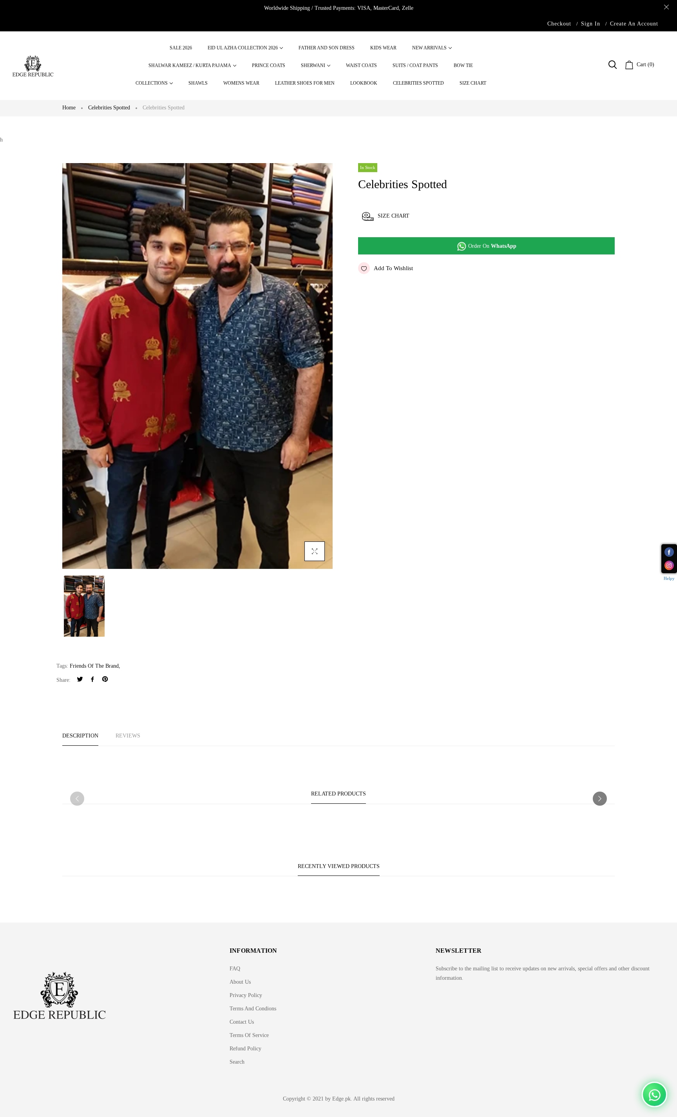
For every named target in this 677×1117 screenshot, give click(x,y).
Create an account (634, 24)
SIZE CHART (393, 216)
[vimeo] (105, 680)
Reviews (128, 736)
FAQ (235, 969)
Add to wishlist (393, 268)
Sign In (590, 24)
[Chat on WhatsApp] (654, 1094)
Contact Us (242, 1022)
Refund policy (245, 1049)
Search (237, 1062)
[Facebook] (92, 680)
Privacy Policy (246, 995)
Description (80, 736)
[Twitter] (79, 680)
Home (69, 108)
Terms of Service (249, 1035)
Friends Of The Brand (94, 666)
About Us (240, 982)
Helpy (669, 578)
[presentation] (77, 799)
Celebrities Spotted (109, 108)
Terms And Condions (253, 1009)
